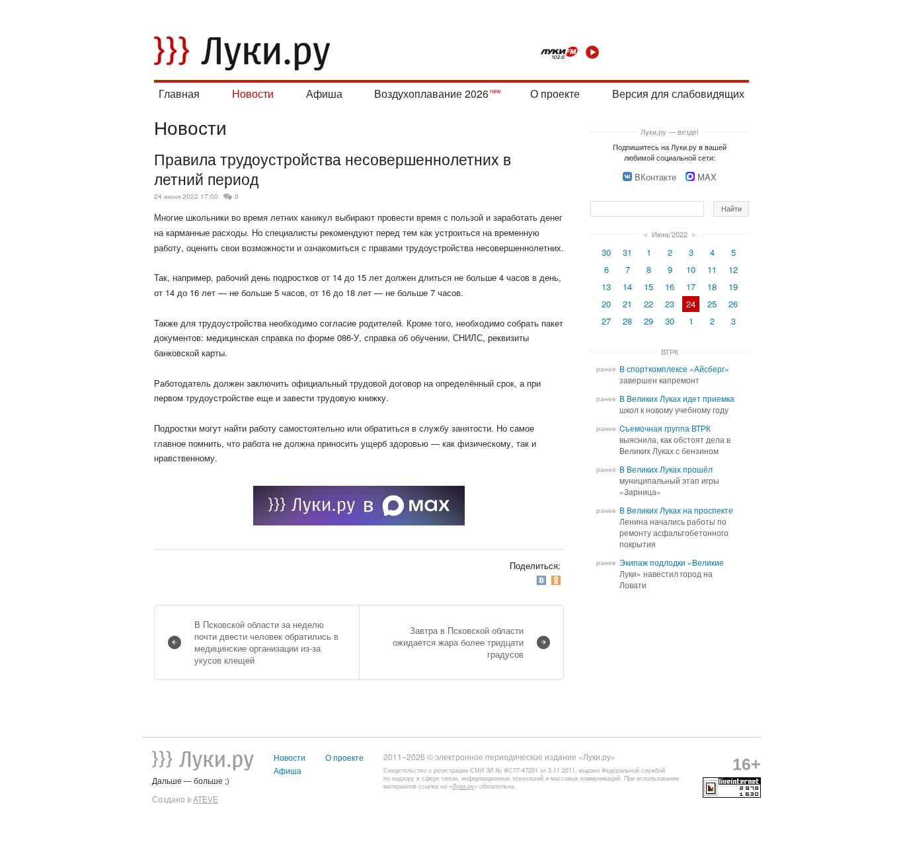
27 (606, 321)
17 (690, 286)
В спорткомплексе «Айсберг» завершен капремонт (674, 374)
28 (627, 321)
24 (690, 303)
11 (712, 269)
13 (606, 286)
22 (648, 303)
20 (606, 303)
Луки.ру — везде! (670, 131)
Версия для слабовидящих (678, 93)
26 (733, 303)
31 (627, 252)
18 (712, 286)
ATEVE (205, 799)
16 (669, 286)
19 (733, 286)
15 (648, 286)
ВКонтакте (655, 177)
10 (690, 269)
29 (648, 321)
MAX (707, 177)
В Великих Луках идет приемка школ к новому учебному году (676, 404)
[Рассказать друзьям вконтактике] (543, 580)
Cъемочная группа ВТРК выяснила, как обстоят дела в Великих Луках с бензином (674, 439)
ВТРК (669, 351)
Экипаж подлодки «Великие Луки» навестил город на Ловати (671, 573)
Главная (179, 93)
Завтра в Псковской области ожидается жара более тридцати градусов (458, 642)
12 (733, 269)
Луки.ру (463, 786)
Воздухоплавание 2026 (431, 93)
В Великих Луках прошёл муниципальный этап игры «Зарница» (669, 480)
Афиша (324, 93)
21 (627, 303)
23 (669, 303)
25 (712, 303)
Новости (253, 93)
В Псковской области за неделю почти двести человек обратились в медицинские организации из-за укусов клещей (266, 642)
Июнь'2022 (669, 234)
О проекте (555, 93)
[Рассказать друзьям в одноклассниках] (557, 580)
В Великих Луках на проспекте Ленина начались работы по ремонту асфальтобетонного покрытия (676, 527)
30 (606, 252)
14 (627, 286)
